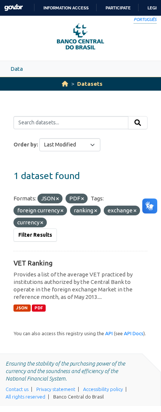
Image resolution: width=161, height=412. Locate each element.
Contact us (17, 389)
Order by (25, 145)
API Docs (133, 333)
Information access (66, 7)
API (109, 333)
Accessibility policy (103, 389)
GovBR (13, 7)
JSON (22, 308)
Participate (118, 7)
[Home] (65, 84)
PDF (38, 308)
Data (16, 69)
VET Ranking (33, 263)
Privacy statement (55, 389)
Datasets (90, 84)
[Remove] (57, 199)
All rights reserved (25, 396)
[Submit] (138, 123)
